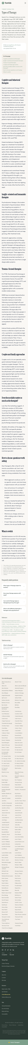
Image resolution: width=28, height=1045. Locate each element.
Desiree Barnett (18, 745)
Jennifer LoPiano (6, 808)
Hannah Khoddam (19, 787)
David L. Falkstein (6, 740)
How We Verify (5, 1008)
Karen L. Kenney (18, 827)
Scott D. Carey (18, 902)
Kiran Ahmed (18, 834)
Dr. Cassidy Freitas (6, 756)
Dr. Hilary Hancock (19, 758)
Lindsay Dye (18, 844)
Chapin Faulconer (6, 721)
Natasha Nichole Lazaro (7, 876)
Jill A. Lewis (4, 815)
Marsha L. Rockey (19, 860)
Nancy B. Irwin (5, 873)
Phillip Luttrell (18, 883)
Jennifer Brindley (19, 803)
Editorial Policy (5, 1011)
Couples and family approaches (10, 64)
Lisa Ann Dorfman (6, 846)
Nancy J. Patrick (18, 873)
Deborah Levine (18, 742)
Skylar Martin (18, 909)
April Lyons (4, 697)
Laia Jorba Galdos (19, 837)
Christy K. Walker (19, 725)
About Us (4, 975)
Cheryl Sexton (18, 723)
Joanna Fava (18, 815)
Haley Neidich (18, 784)
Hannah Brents (5, 787)
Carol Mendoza (5, 713)
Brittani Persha (5, 711)
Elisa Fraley (4, 776)
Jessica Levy (18, 810)
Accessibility (5, 1014)
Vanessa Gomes (19, 923)
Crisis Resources (6, 994)
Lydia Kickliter (5, 855)
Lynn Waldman (18, 855)
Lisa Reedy (4, 849)
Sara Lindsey (18, 900)
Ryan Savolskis (5, 897)
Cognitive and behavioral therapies (11, 58)
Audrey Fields (18, 697)
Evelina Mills (4, 782)
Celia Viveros (18, 718)
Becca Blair (17, 702)
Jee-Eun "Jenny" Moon (20, 800)
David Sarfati (18, 740)
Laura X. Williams (6, 841)
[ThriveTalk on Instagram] (2, 950)
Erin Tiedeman (18, 780)
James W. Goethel (6, 798)
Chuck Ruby (4, 728)
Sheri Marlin (4, 909)
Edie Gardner (18, 768)
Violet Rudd (17, 925)
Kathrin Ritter (18, 829)
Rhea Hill (17, 890)
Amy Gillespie (5, 693)
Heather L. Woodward (20, 789)
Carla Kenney (18, 711)
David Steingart (5, 742)
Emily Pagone (5, 780)
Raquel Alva (17, 888)
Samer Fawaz (18, 897)
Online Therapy (5, 963)
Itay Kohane (18, 793)
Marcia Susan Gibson (20, 857)
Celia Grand (4, 718)
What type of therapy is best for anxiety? (12, 586)
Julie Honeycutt (5, 824)
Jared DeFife (18, 798)
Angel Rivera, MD (12, 45)
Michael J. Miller (18, 864)
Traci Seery (17, 919)
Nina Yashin (17, 876)
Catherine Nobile (6, 716)
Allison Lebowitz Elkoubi (20, 685)
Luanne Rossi (18, 852)
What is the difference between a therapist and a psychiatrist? (12, 609)
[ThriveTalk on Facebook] (5, 950)
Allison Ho (4, 685)
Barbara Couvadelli (19, 700)
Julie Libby (17, 824)
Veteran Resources (6, 997)
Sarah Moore (5, 902)
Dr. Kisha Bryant (5, 765)
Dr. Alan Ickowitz (19, 750)
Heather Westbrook (6, 793)
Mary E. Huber (18, 862)
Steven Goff (5, 912)
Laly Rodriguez (5, 839)
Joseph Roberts (5, 822)
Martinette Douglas (6, 862)
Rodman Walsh (18, 892)
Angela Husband (19, 695)
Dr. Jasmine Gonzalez (20, 761)
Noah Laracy (18, 878)
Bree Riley (17, 707)
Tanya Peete (5, 914)
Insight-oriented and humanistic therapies (13, 60)
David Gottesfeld (19, 737)
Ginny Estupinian (6, 784)
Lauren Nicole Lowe (19, 841)
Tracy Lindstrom (5, 923)
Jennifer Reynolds (19, 808)
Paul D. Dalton (5, 883)
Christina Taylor (5, 725)
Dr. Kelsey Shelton (19, 763)
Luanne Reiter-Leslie (6, 852)
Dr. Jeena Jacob (5, 763)
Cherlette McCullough (7, 723)
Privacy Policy (4, 1025)
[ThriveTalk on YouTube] (10, 950)
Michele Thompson (19, 867)
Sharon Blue (5, 907)
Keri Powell (17, 832)
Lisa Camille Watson (19, 846)
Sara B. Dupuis (5, 900)
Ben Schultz (4, 705)
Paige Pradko (5, 880)
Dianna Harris (18, 747)
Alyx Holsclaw (5, 688)
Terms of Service (12, 1025)
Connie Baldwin (18, 733)
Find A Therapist (14, 1042)
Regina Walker (5, 890)
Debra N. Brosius (6, 745)
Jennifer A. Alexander (7, 803)
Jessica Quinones (6, 812)
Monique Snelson (19, 871)
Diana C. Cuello (5, 747)
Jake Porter (4, 796)
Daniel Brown (5, 735)
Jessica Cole (5, 810)
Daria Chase (5, 737)
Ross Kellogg (5, 895)
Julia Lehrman (18, 822)
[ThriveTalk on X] (8, 950)
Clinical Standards (6, 1006)
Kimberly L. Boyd (6, 834)
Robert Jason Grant (6, 892)
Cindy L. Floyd (18, 728)
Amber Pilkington (19, 690)
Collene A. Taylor (6, 733)
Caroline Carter (18, 713)
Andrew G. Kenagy (19, 693)
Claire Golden (5, 730)
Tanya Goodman (19, 912)
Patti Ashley (17, 880)
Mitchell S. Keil (5, 871)
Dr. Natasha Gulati (19, 765)
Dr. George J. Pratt (6, 758)
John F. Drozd (18, 817)
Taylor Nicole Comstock (20, 914)
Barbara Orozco (6, 702)
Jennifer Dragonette (7, 805)
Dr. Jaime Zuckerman (7, 761)
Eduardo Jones (5, 772)
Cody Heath (18, 730)
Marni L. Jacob (5, 860)
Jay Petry (4, 800)
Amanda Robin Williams (7, 690)
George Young (18, 782)
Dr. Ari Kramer (18, 752)
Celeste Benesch (19, 716)
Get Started (4, 991)
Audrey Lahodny (5, 700)
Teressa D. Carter (6, 917)
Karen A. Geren (5, 827)
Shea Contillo (18, 907)
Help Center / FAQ (6, 989)
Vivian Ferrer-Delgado (7, 928)
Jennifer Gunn (18, 805)
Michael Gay (5, 864)
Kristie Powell (5, 837)
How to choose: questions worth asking (12, 70)
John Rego (4, 820)
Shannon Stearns (19, 905)
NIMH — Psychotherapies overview (11, 624)
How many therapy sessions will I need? (12, 594)
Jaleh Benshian (18, 796)
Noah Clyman (5, 878)
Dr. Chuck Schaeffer (19, 756)
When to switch (7, 72)
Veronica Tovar (5, 925)
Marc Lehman (5, 857)
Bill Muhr (17, 705)
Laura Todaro (18, 839)
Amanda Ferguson (19, 688)
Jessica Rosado (18, 812)
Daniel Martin (18, 735)
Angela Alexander (6, 695)
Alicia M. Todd (18, 682)
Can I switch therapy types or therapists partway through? (11, 601)
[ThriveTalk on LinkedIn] (13, 950)
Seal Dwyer (4, 905)
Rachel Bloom (5, 888)
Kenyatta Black (5, 832)
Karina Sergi (5, 829)
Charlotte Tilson (19, 721)
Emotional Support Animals (8, 966)
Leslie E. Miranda (6, 844)
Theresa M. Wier (19, 917)
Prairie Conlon (5, 885)
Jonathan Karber (19, 820)
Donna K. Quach (5, 750)
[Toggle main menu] (25, 3)
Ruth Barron (18, 895)
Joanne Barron (5, 817)
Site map (4, 980)
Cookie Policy (20, 1025)
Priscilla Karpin (18, 885)
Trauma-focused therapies (9, 62)
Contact (4, 977)
